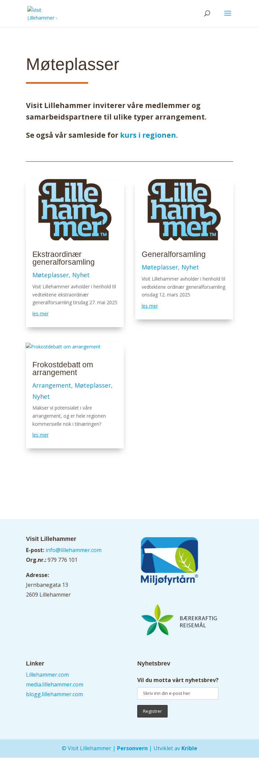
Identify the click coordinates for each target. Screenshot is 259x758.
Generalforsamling (174, 254)
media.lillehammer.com (54, 684)
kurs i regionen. (148, 135)
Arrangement (51, 385)
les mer (40, 313)
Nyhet (81, 275)
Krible (189, 748)
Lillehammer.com (47, 674)
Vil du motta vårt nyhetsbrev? (178, 680)
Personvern (132, 748)
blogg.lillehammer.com (54, 694)
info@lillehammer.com (74, 550)
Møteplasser (50, 275)
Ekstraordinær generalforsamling (63, 258)
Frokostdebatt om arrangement (62, 368)
